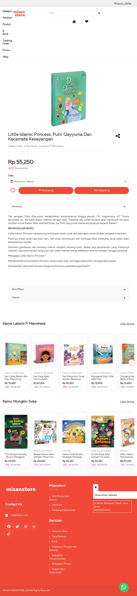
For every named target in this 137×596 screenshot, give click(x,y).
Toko (11, 175)
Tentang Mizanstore (63, 510)
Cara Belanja (59, 536)
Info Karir (57, 505)
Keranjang (47, 190)
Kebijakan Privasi (61, 564)
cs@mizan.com (19, 515)
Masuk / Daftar (123, 3)
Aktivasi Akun (60, 531)
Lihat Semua (127, 323)
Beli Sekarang (102, 190)
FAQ (54, 541)
